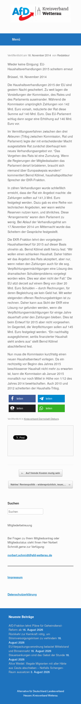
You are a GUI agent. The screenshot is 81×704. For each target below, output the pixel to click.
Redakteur (63, 55)
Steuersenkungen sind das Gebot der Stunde (37, 655)
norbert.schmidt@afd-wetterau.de (30, 555)
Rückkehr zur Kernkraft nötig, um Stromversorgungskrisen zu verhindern (33, 636)
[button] (22, 398)
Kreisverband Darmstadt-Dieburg (41, 418)
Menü (16, 39)
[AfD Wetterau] (40, 13)
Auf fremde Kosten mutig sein (40, 473)
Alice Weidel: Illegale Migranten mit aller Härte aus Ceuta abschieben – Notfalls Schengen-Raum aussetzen (37, 667)
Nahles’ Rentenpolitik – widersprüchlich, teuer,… (40, 484)
